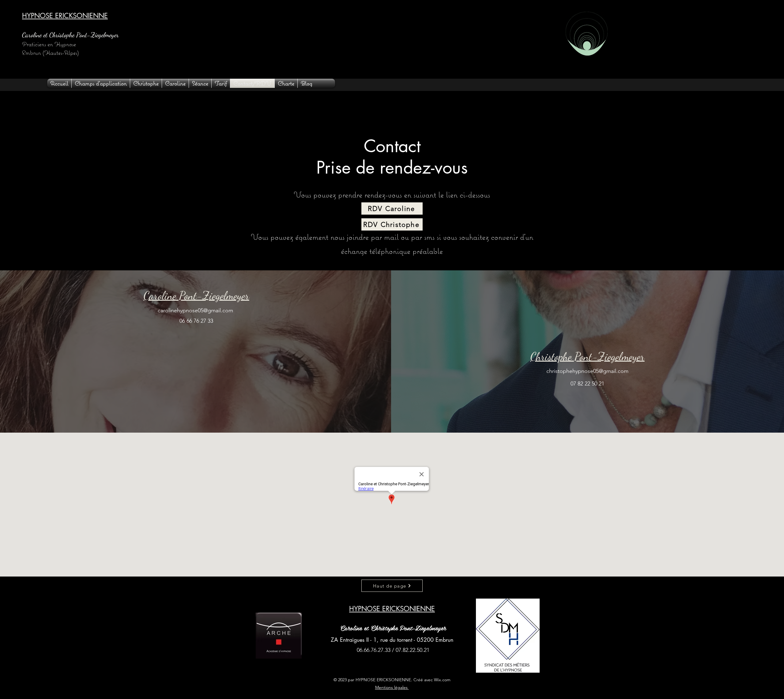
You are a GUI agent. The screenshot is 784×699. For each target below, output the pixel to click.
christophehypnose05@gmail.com (587, 371)
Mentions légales (392, 687)
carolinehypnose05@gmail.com (195, 310)
